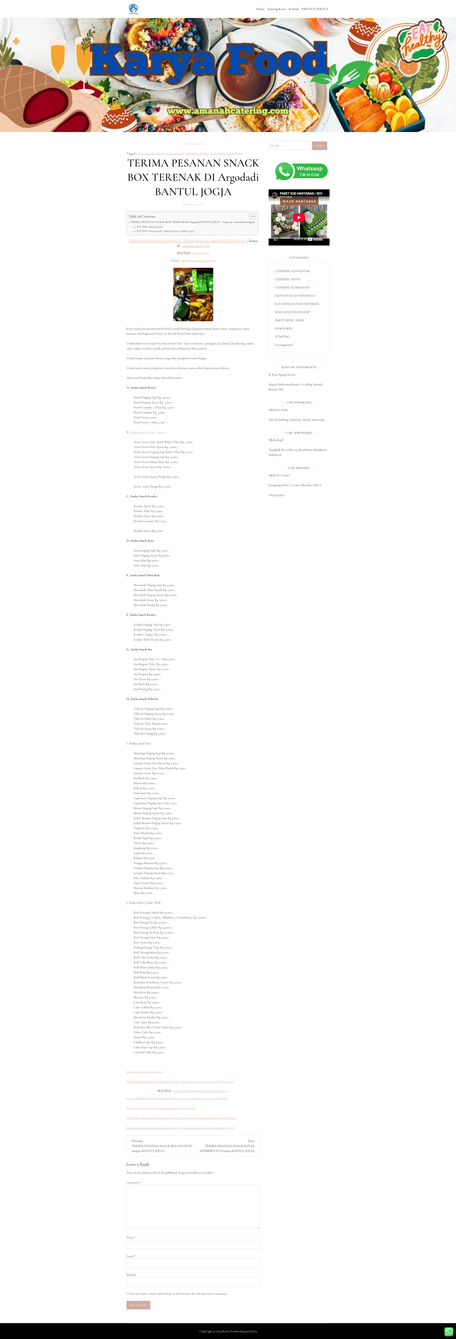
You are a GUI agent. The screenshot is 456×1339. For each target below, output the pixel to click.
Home (260, 9)
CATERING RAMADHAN (292, 287)
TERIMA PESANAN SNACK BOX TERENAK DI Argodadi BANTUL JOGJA (187, 241)
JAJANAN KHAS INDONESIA (295, 296)
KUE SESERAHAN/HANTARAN (297, 304)
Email (131, 1256)
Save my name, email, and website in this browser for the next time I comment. (178, 1294)
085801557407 (220, 1091)
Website (131, 1275)
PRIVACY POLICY (315, 9)
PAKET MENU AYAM (289, 320)
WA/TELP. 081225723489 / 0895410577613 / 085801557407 (165, 231)
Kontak (294, 9)
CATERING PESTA (287, 279)
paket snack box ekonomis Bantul (188, 153)
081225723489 (180, 1091)
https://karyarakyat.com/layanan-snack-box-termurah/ (161, 1108)
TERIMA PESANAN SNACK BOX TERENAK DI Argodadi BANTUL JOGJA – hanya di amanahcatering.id (192, 222)
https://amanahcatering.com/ (144, 1072)
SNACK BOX (193, 144)
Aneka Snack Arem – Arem (147, 432)
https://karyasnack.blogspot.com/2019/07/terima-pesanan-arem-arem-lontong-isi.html (180, 1128)
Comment (133, 1182)
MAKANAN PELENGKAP (292, 312)
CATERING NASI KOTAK (292, 271)
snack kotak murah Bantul (226, 153)
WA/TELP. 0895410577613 (149, 226)
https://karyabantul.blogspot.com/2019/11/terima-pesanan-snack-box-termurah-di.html (181, 1118)
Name (131, 1237)
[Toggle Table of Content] (250, 216)
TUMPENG (282, 337)
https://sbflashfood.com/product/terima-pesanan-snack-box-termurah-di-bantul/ (177, 1098)
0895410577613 (200, 253)
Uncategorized (284, 345)
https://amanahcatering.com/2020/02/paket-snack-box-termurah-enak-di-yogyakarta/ (180, 1081)
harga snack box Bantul (150, 153)
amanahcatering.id (195, 245)
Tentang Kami (276, 9)
